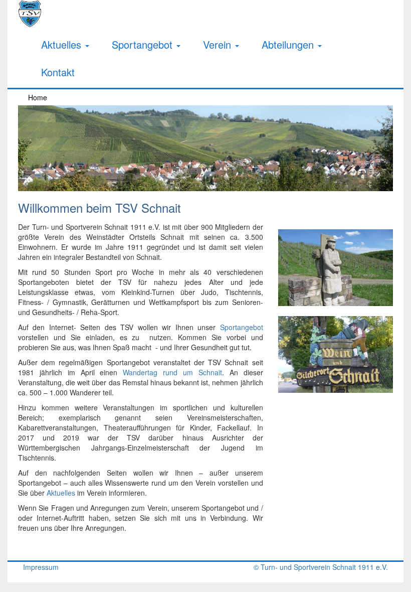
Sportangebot (143, 44)
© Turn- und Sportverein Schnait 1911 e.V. (321, 567)
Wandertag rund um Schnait (172, 372)
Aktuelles (62, 44)
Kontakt (58, 72)
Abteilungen (289, 44)
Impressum (41, 567)
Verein (218, 44)
